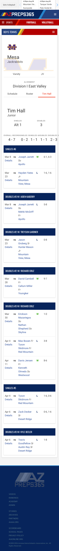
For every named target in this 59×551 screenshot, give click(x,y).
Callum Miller (25, 286)
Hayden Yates (25, 172)
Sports (9, 22)
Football (31, 22)
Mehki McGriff (26, 211)
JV (42, 74)
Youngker (23, 293)
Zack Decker (24, 411)
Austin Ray (24, 447)
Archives (13, 515)
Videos (12, 494)
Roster (29, 93)
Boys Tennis (10, 32)
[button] (57, 5)
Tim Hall (46, 93)
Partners (13, 518)
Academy (13, 501)
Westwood (23, 375)
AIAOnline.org (16, 539)
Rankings (13, 498)
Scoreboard (15, 528)
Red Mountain (25, 351)
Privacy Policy (16, 535)
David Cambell (26, 278)
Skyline (22, 332)
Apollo (21, 164)
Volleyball (48, 22)
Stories (13, 511)
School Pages (16, 532)
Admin (12, 505)
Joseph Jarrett (26, 156)
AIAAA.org (14, 522)
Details (8, 160)
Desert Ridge (25, 419)
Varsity (16, 74)
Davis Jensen (25, 360)
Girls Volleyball (9, 5)
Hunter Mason (25, 247)
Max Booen (24, 340)
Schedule (12, 93)
